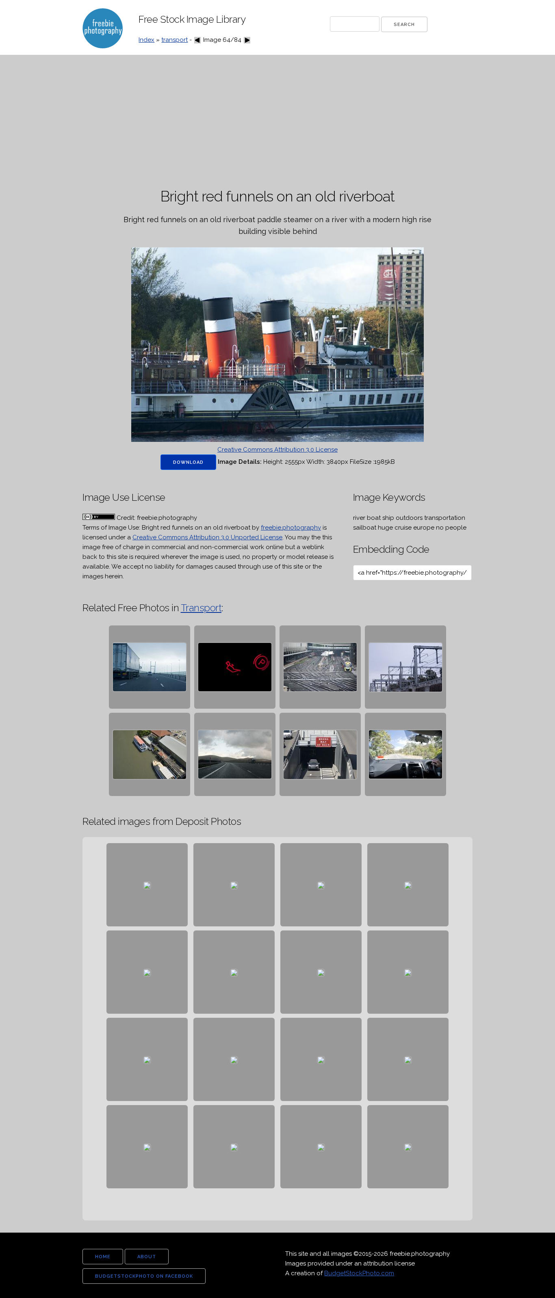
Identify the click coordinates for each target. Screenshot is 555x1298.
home (103, 1256)
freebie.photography (291, 527)
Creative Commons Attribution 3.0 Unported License (207, 537)
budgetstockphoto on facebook (144, 1276)
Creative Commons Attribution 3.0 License (277, 449)
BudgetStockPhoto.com (359, 1273)
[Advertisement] (277, 122)
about (146, 1256)
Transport (201, 608)
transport (174, 39)
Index (146, 39)
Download (188, 462)
